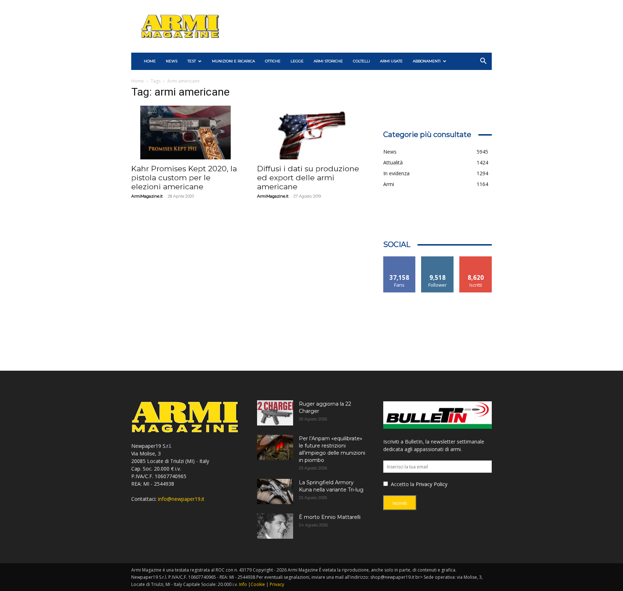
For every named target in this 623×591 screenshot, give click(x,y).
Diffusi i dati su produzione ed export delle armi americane (308, 177)
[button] (483, 61)
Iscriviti (475, 259)
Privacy (277, 584)
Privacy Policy (431, 484)
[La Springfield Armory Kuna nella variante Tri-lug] (275, 491)
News (171, 61)
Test (191, 61)
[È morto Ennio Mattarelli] (275, 526)
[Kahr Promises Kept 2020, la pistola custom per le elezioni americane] (185, 132)
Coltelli (361, 61)
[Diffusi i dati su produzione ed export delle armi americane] (311, 132)
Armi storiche (328, 61)
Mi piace (399, 259)
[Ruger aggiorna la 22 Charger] (275, 412)
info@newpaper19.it (181, 498)
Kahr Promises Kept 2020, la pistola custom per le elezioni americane (184, 177)
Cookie (258, 584)
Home (137, 81)
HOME (150, 61)
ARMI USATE (391, 61)
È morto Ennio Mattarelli (330, 517)
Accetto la (402, 484)
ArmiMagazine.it (147, 196)
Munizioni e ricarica (233, 61)
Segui (437, 259)
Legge (297, 61)
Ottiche (272, 61)
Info (243, 584)
